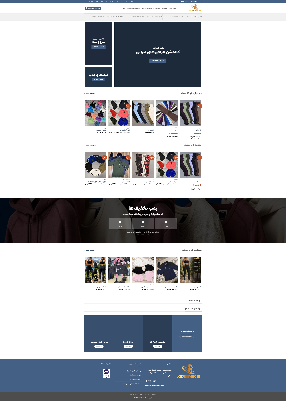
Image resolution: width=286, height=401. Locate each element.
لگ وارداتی (197, 287)
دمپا (176, 130)
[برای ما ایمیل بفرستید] (89, 1)
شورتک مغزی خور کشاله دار (97, 182)
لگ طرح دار (150, 182)
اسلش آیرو (150, 130)
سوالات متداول (109, 2)
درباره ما (133, 2)
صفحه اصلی (172, 8)
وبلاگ (126, 2)
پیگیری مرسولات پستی (133, 8)
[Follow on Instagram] (92, 1)
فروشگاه (164, 8)
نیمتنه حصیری (101, 130)
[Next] (84, 121)
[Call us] (87, 1)
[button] (99, 1)
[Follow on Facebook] (94, 1)
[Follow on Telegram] (85, 1)
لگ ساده (198, 130)
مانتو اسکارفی (125, 182)
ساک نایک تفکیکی (124, 287)
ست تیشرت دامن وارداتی (145, 287)
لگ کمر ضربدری (101, 287)
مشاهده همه (91, 93)
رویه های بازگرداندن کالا (132, 383)
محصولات (157, 8)
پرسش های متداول (133, 370)
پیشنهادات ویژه (147, 8)
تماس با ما (120, 2)
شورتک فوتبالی (125, 130)
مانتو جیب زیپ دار (171, 287)
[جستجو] (124, 8)
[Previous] (201, 121)
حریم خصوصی (135, 379)
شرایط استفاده (135, 375)
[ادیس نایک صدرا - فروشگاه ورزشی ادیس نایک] (191, 8)
